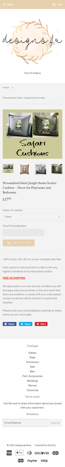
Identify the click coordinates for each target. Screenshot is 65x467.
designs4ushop (23, 445)
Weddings (32, 380)
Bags (32, 357)
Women (32, 385)
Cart (59, 4)
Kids (32, 366)
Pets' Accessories (32, 376)
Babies (32, 352)
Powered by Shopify (45, 445)
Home (6, 87)
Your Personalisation (14, 225)
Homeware (32, 362)
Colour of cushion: (13, 210)
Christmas (32, 390)
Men (32, 371)
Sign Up (55, 422)
